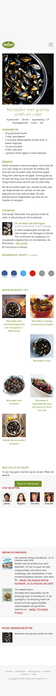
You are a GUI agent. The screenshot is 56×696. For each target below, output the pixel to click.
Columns (25, 674)
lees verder (22, 243)
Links (34, 674)
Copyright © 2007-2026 (20, 678)
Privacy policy (34, 671)
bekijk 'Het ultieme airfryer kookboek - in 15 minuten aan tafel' (34, 581)
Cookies (47, 671)
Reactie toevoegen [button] (28, 483)
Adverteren (20, 671)
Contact (8, 671)
